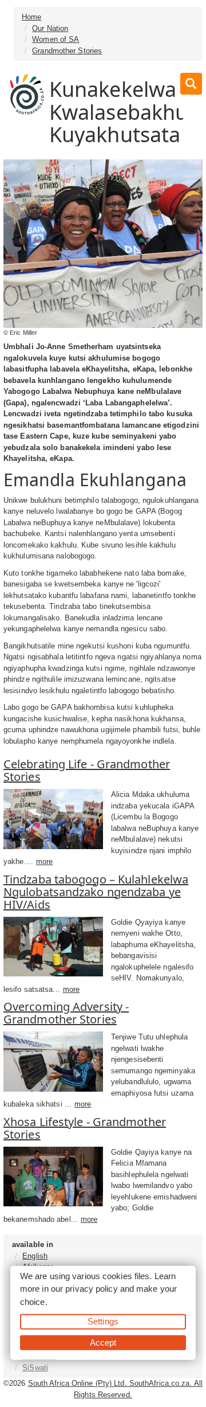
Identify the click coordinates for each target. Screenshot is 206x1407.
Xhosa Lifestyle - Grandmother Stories (84, 1128)
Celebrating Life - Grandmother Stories (86, 770)
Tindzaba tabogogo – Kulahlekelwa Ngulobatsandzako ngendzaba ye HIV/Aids (95, 891)
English (34, 1256)
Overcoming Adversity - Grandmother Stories (66, 1013)
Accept (103, 1342)
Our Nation (50, 28)
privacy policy (91, 1288)
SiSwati (35, 1367)
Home (31, 17)
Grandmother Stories (67, 50)
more (44, 861)
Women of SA (55, 39)
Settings (103, 1321)
